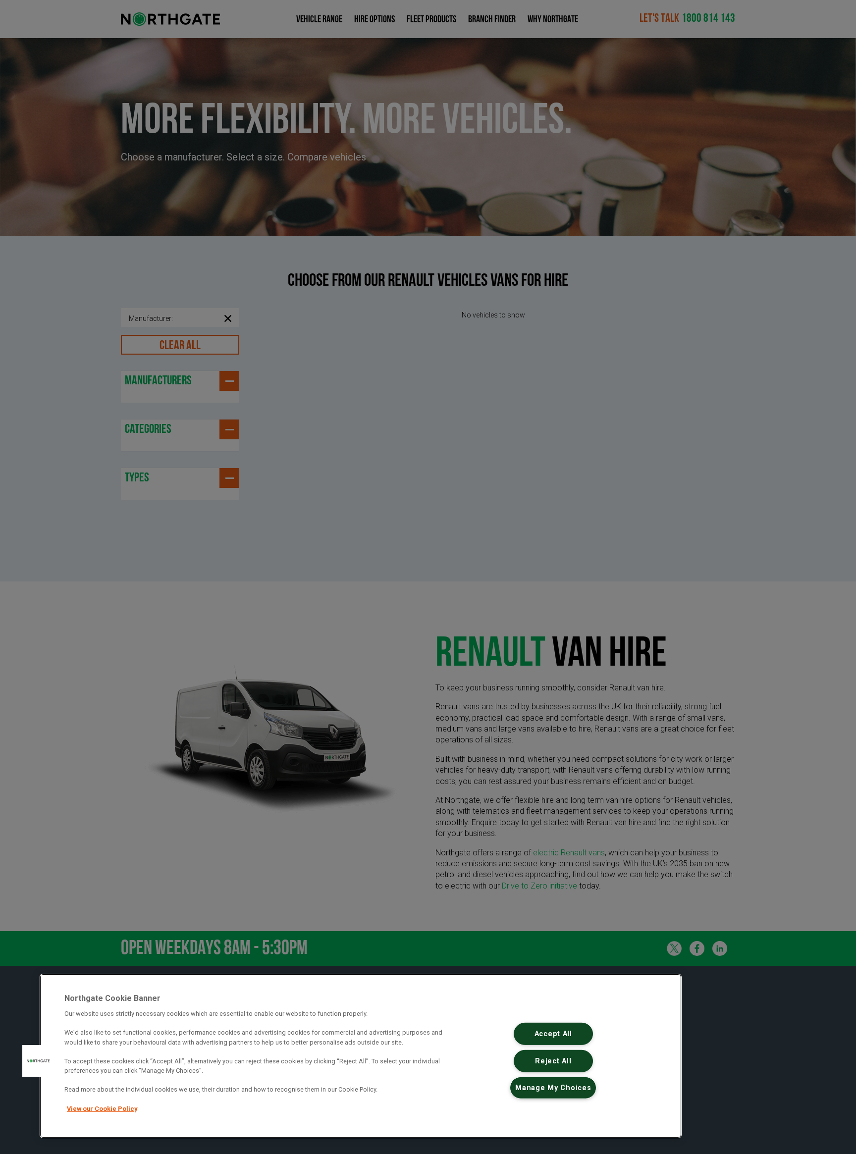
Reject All (553, 1061)
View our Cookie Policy (102, 1108)
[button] (38, 1061)
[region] (361, 1056)
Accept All (553, 1034)
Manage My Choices (553, 1088)
